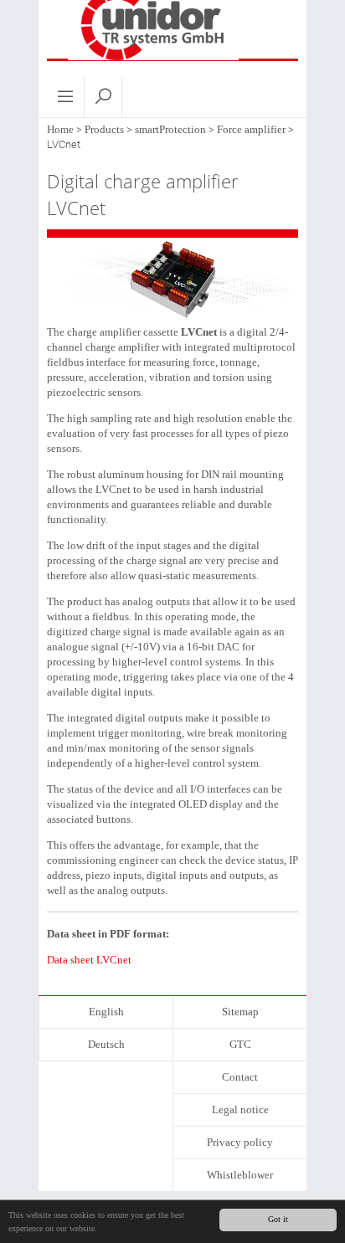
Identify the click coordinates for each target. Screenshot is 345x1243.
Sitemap (240, 1011)
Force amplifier (251, 129)
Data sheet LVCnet (89, 959)
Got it (278, 1219)
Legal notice (240, 1109)
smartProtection (170, 129)
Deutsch (106, 1044)
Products (104, 129)
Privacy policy (240, 1142)
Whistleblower (240, 1175)
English (106, 1011)
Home (60, 129)
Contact (240, 1077)
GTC (240, 1044)
